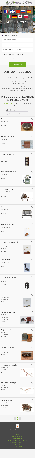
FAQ (17, 434)
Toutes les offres (7, 103)
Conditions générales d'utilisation (17, 440)
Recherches (14, 36)
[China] (18, 13)
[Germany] (14, 17)
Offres (6, 36)
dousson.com (21, 430)
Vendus (16, 106)
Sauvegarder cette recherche (18, 114)
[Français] (6, 13)
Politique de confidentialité (17, 442)
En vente (26, 103)
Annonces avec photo (10, 58)
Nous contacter (17, 446)
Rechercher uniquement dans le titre (14, 54)
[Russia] (23, 13)
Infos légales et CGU (17, 438)
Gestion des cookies (17, 444)
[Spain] (29, 13)
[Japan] (20, 17)
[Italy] (9, 17)
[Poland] (26, 17)
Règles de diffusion (17, 436)
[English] (12, 13)
